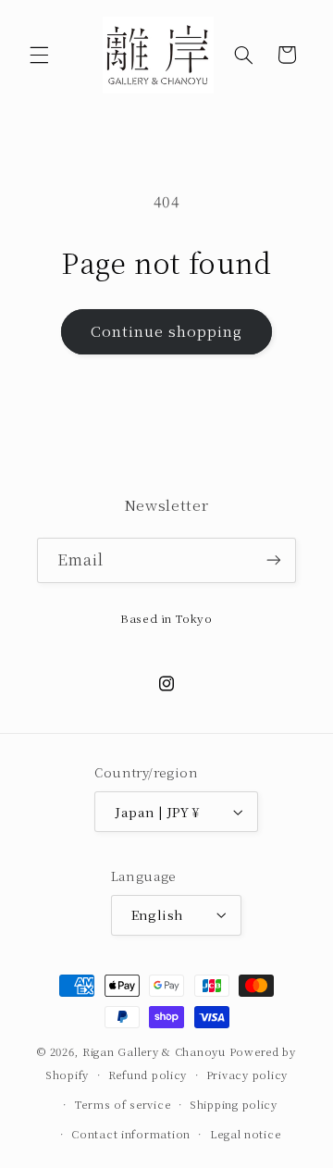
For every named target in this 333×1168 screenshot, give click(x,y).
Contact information (131, 1133)
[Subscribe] (274, 560)
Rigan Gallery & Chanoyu (154, 1051)
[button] (39, 54)
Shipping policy (234, 1104)
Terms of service (123, 1104)
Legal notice (245, 1133)
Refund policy (148, 1074)
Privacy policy (247, 1074)
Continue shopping (167, 331)
